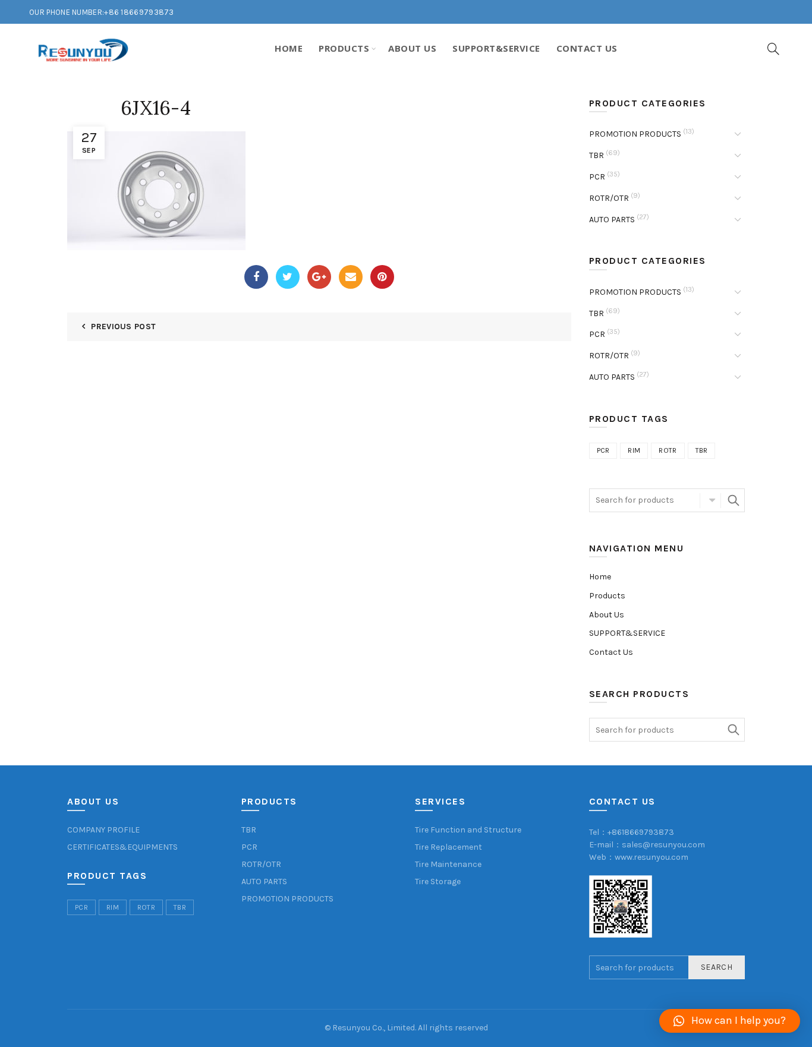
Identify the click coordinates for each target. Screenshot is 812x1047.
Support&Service (496, 48)
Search (733, 500)
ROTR (667, 450)
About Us (412, 48)
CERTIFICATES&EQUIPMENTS (122, 847)
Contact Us (587, 48)
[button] (729, 1021)
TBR (596, 155)
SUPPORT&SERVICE (627, 633)
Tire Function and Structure (468, 830)
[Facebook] (256, 277)
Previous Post (123, 326)
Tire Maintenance (448, 864)
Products (344, 48)
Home (289, 48)
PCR (597, 177)
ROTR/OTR (609, 198)
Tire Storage (438, 881)
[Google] (319, 277)
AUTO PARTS (612, 220)
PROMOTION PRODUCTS (635, 134)
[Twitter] (288, 277)
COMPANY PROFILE (103, 830)
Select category (710, 500)
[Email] (351, 277)
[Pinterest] (382, 277)
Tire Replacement (448, 847)
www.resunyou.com (651, 857)
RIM (634, 450)
